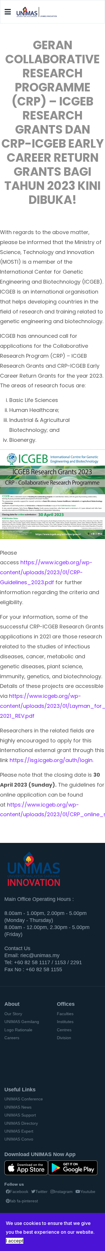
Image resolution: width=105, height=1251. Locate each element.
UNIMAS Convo (18, 1139)
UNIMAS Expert (18, 1131)
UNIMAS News (18, 1107)
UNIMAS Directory (21, 1123)
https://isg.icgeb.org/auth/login (51, 760)
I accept (14, 1241)
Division (64, 1037)
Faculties (65, 1013)
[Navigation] (8, 12)
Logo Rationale (18, 1029)
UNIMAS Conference (23, 1099)
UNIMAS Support (20, 1115)
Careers (11, 1037)
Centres (64, 1029)
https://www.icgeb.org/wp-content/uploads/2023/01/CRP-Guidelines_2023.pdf (46, 572)
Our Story (13, 1013)
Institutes (65, 1021)
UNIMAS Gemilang (21, 1021)
